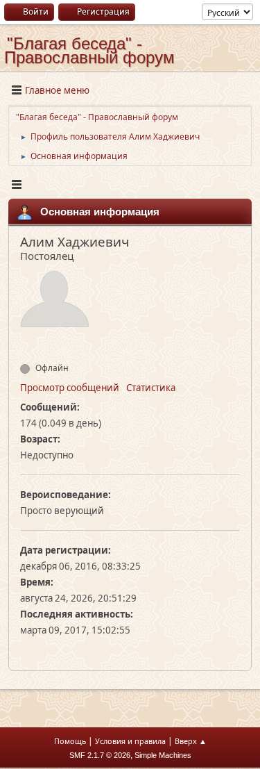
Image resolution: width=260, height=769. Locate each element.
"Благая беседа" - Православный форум (89, 50)
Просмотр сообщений (69, 387)
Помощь (70, 741)
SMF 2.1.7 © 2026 (99, 755)
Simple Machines (163, 755)
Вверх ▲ (191, 741)
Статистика (150, 387)
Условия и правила (130, 741)
